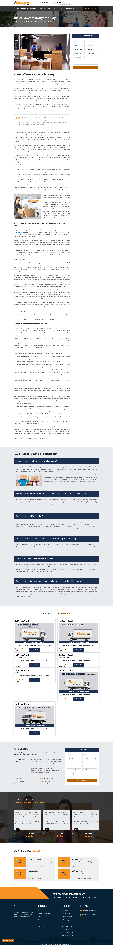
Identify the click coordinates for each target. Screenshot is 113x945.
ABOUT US (24, 9)
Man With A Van (65, 913)
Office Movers (65, 910)
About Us (40, 910)
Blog (39, 916)
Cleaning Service (65, 923)
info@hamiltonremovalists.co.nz (91, 910)
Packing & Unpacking (66, 920)
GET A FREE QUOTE (90, 9)
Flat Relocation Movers (67, 926)
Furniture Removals (66, 916)
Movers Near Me (42, 926)
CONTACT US (69, 9)
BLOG (55, 9)
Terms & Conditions (43, 923)
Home (15, 21)
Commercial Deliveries (67, 932)
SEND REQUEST (85, 68)
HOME (16, 9)
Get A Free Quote (82, 780)
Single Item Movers (66, 929)
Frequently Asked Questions (45, 913)
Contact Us (41, 920)
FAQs (61, 9)
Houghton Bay (28, 21)
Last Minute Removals (67, 935)
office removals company (45, 108)
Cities (20, 21)
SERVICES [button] (33, 9)
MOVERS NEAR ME (45, 9)
